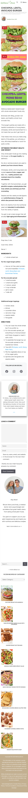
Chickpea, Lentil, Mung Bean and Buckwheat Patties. (15, 271)
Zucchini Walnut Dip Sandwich (14, 602)
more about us (15, 569)
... (14, 411)
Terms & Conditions (10, 786)
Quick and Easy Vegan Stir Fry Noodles (14, 687)
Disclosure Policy (22, 786)
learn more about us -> (14, 526)
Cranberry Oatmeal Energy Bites (14, 728)
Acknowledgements (7, 784)
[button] (4, 27)
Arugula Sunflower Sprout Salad (14, 666)
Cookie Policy (17, 784)
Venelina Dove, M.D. (12, 19)
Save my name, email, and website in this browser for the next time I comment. (14, 457)
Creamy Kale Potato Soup (14, 749)
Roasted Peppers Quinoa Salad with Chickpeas (14, 624)
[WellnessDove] (8, 2)
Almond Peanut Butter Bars (14, 645)
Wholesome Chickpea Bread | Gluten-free (14, 708)
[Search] (25, 564)
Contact (14, 788)
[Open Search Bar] (17, 2)
